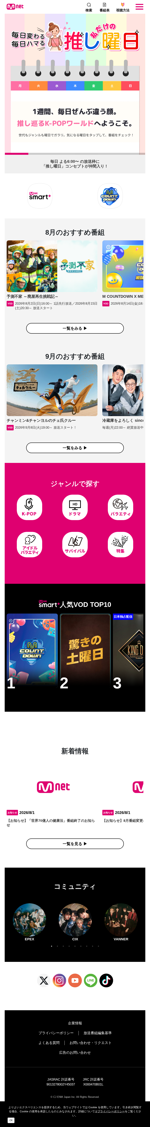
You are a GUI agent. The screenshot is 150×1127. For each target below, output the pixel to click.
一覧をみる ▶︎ (75, 328)
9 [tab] (98, 946)
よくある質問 (49, 1043)
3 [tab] (53, 155)
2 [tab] (30, 155)
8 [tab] (93, 946)
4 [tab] (77, 155)
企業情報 (75, 1023)
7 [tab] (87, 946)
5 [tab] (100, 155)
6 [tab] (124, 155)
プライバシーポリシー (56, 1033)
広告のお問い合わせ (75, 1053)
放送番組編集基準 (98, 1033)
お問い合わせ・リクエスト (91, 1043)
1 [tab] (7, 155)
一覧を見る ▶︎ (75, 844)
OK (11, 1120)
